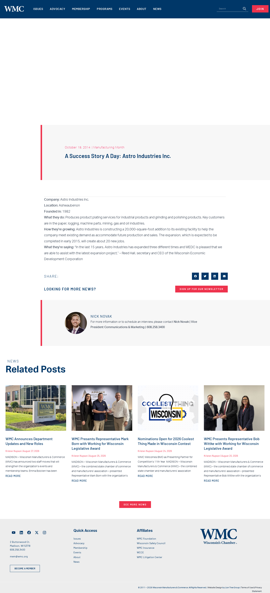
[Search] (244, 9)
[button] (195, 276)
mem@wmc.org (19, 556)
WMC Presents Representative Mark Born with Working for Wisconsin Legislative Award (100, 443)
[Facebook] (29, 532)
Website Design (215, 588)
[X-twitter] (36, 532)
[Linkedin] (21, 532)
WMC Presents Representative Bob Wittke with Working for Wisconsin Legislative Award (232, 443)
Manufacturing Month (109, 147)
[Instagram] (44, 532)
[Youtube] (13, 532)
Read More (13, 475)
